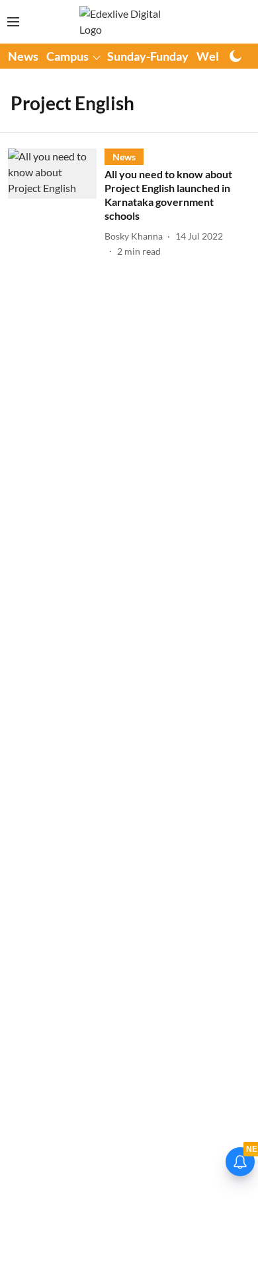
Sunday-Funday (148, 56)
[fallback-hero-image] (56, 203)
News (23, 56)
